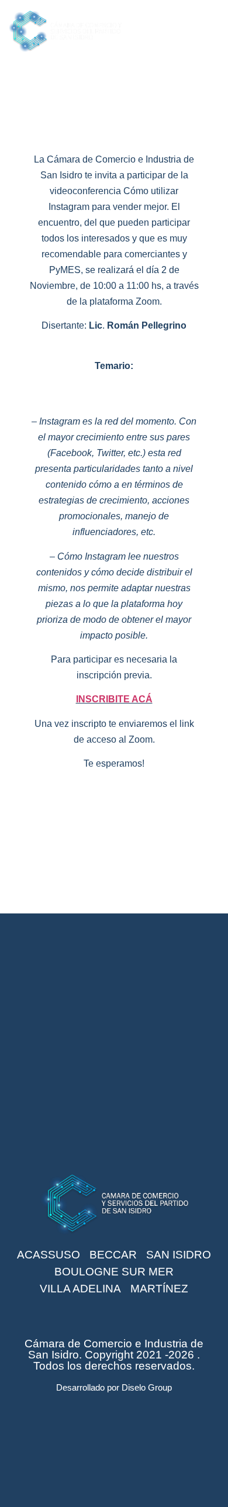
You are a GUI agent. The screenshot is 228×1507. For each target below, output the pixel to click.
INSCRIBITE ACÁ (114, 699)
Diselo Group (147, 1387)
